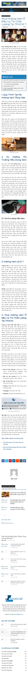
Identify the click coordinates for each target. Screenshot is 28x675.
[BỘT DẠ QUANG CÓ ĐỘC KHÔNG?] (5, 641)
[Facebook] (3, 460)
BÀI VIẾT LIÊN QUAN (8, 486)
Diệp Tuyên (5, 26)
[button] (2, 10)
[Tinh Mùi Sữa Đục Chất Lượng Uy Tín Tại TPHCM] (5, 509)
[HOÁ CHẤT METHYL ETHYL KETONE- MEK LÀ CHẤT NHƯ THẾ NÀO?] (5, 583)
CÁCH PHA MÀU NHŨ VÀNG (18, 624)
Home (3, 13)
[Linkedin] (13, 460)
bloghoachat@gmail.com (17, 614)
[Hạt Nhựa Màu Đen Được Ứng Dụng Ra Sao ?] (14, 528)
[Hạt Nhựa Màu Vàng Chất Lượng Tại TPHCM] (5, 546)
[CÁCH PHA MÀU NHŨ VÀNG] (5, 626)
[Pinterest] (10, 460)
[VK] (24, 460)
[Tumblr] (21, 460)
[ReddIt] (17, 460)
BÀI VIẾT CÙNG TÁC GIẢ (9, 488)
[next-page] (5, 515)
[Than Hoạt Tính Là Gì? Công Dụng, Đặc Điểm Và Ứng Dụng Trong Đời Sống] (5, 561)
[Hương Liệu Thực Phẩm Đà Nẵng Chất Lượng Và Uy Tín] (5, 494)
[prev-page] (3, 515)
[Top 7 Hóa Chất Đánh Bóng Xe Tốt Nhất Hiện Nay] (5, 568)
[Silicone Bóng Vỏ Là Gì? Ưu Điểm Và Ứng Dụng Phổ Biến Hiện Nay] (5, 553)
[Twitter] (6, 460)
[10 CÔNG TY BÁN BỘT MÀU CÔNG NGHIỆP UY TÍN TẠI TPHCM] (5, 634)
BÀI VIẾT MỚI (6, 520)
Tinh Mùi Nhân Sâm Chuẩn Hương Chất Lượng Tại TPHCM (17, 501)
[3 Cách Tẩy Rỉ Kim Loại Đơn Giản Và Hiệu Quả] (5, 576)
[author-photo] (14, 476)
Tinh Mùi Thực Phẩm (10, 13)
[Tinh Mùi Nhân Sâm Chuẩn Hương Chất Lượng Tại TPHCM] (5, 502)
